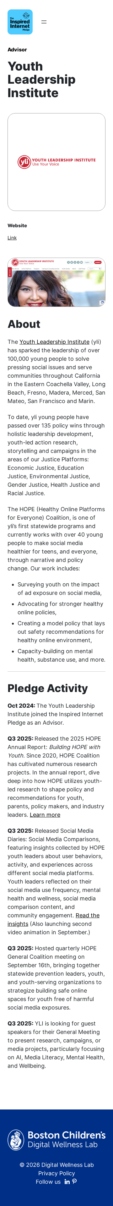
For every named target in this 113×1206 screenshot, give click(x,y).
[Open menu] (44, 22)
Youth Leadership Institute (54, 341)
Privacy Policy (56, 1173)
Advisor (17, 49)
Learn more (45, 814)
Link (12, 238)
